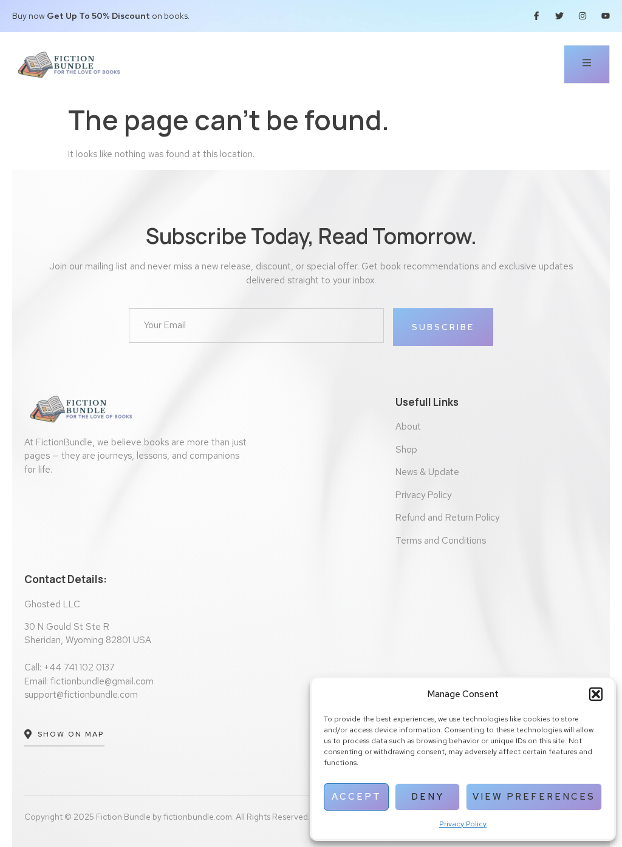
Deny (427, 797)
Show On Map (71, 734)
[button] (596, 694)
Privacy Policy (463, 824)
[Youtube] (605, 16)
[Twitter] (559, 16)
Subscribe (443, 327)
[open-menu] (587, 64)
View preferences (534, 797)
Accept (356, 797)
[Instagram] (582, 16)
